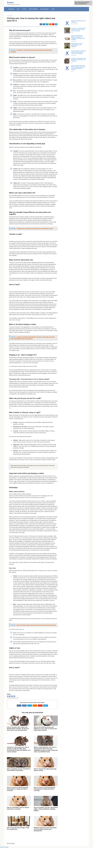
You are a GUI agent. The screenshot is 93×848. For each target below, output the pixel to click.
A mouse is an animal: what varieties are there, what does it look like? (78, 29)
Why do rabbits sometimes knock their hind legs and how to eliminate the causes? (78, 67)
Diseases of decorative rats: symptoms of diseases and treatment (78, 60)
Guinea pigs (11, 9)
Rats (18, 9)
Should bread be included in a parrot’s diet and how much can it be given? (78, 52)
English (6, 847)
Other (53, 9)
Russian (2, 847)
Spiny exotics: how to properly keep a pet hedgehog (76, 45)
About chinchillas (33, 9)
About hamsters (44, 9)
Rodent (10, 2)
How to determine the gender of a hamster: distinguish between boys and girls (78, 37)
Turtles (24, 9)
